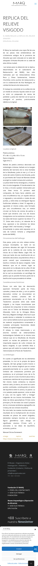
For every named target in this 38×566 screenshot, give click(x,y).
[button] (35, 529)
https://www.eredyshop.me (13, 439)
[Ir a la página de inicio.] (19, 3)
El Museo (11, 463)
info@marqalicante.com (16, 473)
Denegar (19, 554)
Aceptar (19, 549)
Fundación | (12, 468)
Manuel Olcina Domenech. (12, 432)
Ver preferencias (19, 559)
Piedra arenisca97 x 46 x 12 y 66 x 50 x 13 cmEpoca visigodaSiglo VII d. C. (14, 157)
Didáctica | (23, 465)
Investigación (12, 465)
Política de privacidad (24, 563)
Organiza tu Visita (22, 463)
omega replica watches (19, 436)
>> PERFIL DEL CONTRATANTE (19, 490)
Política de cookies (12, 563)
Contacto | (20, 468)
